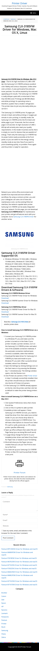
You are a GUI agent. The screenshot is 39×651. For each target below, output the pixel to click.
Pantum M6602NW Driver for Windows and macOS (19, 572)
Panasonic (5, 617)
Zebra (3, 637)
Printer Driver (19, 3)
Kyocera (4, 610)
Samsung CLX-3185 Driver (19, 322)
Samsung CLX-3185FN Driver (23, 217)
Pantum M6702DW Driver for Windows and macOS (19, 562)
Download (5, 298)
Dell (2, 600)
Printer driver (32, 376)
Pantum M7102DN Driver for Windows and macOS (19, 565)
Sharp (3, 634)
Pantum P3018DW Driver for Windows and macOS (19, 558)
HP (2, 606)
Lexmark (4, 613)
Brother (4, 593)
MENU (34, 13)
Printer (3, 624)
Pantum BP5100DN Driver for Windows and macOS (19, 549)
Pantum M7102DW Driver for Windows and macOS (19, 581)
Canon (3, 596)
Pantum (4, 620)
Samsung (9, 487)
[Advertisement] (19, 57)
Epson (3, 603)
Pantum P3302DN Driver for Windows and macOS (19, 568)
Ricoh (3, 627)
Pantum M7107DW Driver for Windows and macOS (19, 585)
